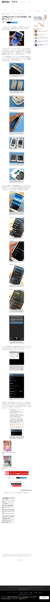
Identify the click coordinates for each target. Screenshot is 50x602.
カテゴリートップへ (26, 490)
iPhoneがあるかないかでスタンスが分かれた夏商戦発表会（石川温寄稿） (8, 518)
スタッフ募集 (35, 592)
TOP (8, 587)
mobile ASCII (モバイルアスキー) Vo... (8, 467)
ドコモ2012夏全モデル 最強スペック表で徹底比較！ (8, 511)
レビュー (11, 587)
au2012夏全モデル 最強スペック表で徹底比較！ (8, 513)
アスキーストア (29, 10)
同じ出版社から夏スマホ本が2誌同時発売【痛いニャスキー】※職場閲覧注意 (8, 505)
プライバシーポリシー (16, 592)
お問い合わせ (26, 592)
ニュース (15, 587)
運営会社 (21, 592)
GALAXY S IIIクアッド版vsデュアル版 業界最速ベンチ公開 (8, 501)
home (4, 13)
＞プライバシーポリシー (44, 599)
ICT (20, 10)
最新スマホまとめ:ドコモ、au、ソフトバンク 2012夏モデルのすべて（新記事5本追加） (8, 509)
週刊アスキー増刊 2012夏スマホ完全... (8, 452)
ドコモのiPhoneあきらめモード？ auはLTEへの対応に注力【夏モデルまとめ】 (8, 520)
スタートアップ (12, 10)
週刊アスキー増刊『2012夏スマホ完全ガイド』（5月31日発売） (8, 503)
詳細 (20, 598)
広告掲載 (31, 592)
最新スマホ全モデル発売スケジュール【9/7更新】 (8, 507)
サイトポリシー (9, 592)
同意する (44, 597)
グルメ (4, 10)
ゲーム (23, 587)
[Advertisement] (25, 6)
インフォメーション (37, 10)
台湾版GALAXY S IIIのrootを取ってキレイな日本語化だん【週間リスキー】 (8, 522)
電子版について (41, 592)
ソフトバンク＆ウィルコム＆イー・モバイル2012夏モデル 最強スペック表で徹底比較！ (8, 516)
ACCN (4, 22)
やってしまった (4, 59)
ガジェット (8, 13)
